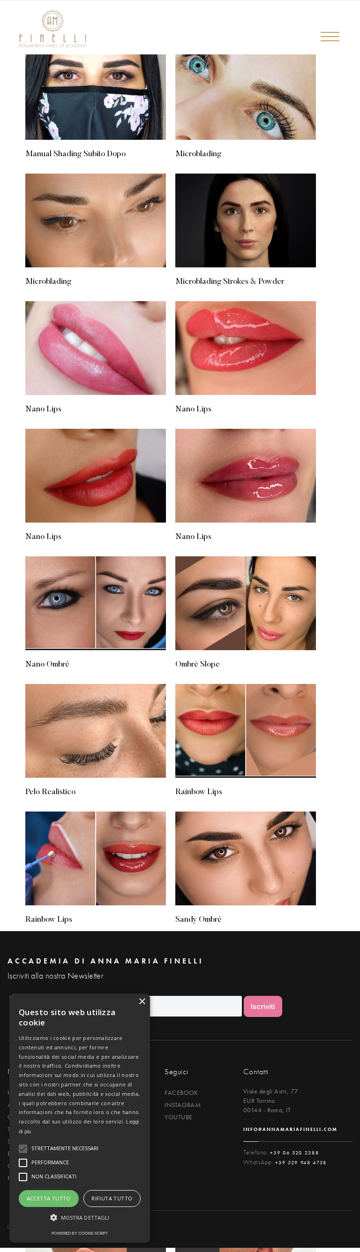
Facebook (181, 1092)
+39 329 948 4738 (301, 1162)
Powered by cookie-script (80, 1233)
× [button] (141, 1001)
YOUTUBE (178, 1117)
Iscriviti (263, 1006)
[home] (47, 29)
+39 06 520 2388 (294, 1152)
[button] (329, 36)
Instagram (183, 1104)
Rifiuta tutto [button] (111, 1198)
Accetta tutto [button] (49, 1198)
